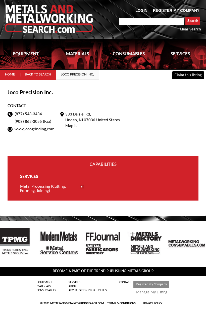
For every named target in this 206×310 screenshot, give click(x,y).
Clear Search (190, 29)
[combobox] (151, 21)
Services (74, 282)
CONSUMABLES (129, 54)
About (73, 286)
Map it (71, 126)
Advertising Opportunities (88, 290)
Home (10, 74)
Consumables (46, 290)
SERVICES (180, 54)
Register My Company (151, 284)
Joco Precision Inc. (77, 74)
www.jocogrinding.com (35, 129)
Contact (125, 282)
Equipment (44, 282)
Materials (44, 286)
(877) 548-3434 (28, 114)
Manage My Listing (151, 292)
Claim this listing (188, 75)
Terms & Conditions (121, 303)
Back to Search (38, 74)
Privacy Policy (152, 303)
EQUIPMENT (26, 54)
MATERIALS (77, 54)
